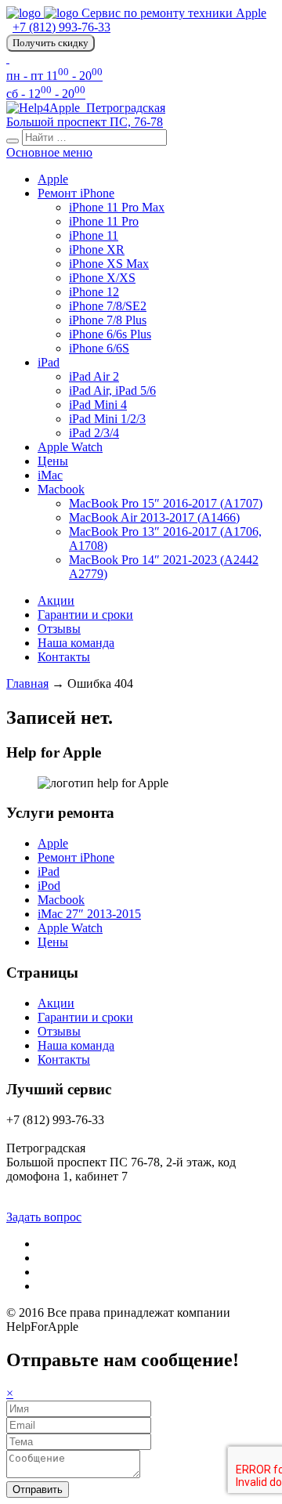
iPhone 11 (93, 235)
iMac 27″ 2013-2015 (89, 913)
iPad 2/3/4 (94, 432)
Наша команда (76, 642)
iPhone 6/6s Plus (110, 334)
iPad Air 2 (94, 376)
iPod (49, 885)
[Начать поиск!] (12, 141)
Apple (53, 179)
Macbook (61, 489)
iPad (49, 362)
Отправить (38, 1489)
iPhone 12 (94, 291)
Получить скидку (51, 43)
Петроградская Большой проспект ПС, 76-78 (85, 114)
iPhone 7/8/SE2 (107, 306)
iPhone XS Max (109, 263)
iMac (50, 475)
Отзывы (59, 628)
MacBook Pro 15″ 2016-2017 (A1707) (165, 503)
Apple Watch (70, 447)
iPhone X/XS (102, 277)
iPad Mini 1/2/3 (107, 418)
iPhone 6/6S (99, 348)
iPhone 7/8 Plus (107, 320)
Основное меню (49, 152)
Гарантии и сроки (85, 614)
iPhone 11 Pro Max (116, 207)
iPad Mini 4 (98, 404)
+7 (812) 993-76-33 (61, 27)
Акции (56, 600)
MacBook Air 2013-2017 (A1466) (154, 517)
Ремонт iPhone (76, 193)
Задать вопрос (43, 1217)
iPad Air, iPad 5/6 (112, 390)
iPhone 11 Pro (104, 221)
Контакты (64, 656)
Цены (53, 461)
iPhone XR (97, 249)
